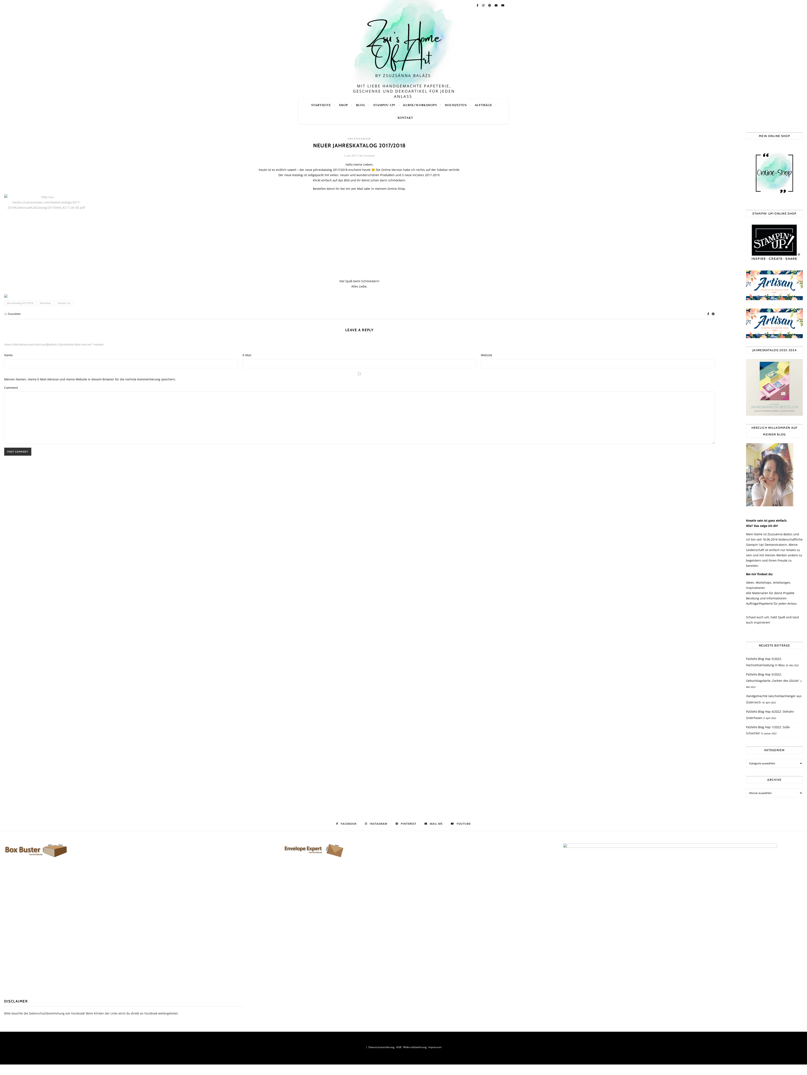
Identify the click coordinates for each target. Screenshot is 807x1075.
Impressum (435, 1047)
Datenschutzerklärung (381, 1047)
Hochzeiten (456, 105)
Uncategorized (359, 138)
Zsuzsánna (14, 314)
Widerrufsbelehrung (415, 1047)
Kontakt (405, 117)
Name (8, 355)
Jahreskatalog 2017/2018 (20, 303)
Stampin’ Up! (384, 105)
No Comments (367, 155)
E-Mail (247, 355)
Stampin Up (64, 303)
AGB (398, 1047)
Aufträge (483, 105)
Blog (360, 105)
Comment (11, 388)
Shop (343, 105)
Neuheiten (45, 303)
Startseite (321, 105)
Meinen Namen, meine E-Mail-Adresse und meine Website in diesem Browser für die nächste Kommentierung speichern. (90, 379)
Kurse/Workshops (420, 105)
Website (486, 355)
